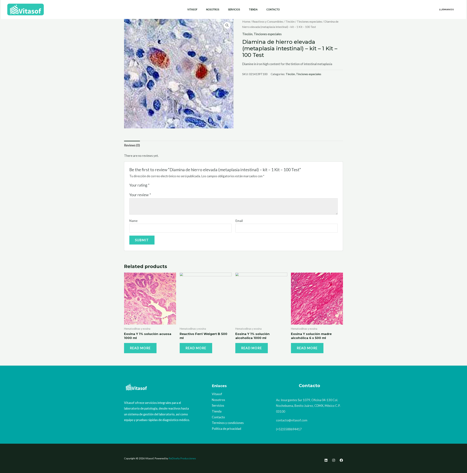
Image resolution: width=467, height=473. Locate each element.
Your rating (139, 185)
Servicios (234, 9)
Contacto (273, 9)
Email (239, 221)
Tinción (290, 21)
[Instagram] (333, 460)
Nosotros (212, 9)
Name (133, 221)
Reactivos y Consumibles (267, 21)
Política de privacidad (226, 429)
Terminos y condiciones (228, 423)
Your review (140, 195)
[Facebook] (341, 460)
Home (246, 21)
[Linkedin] (326, 460)
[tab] (132, 145)
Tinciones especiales (309, 21)
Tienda (253, 9)
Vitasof (192, 9)
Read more (140, 348)
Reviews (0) (132, 145)
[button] (446, 9)
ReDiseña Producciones (182, 458)
